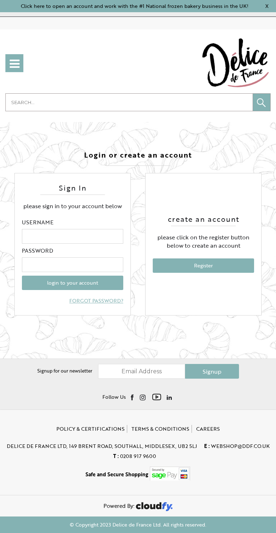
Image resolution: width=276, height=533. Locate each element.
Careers (208, 429)
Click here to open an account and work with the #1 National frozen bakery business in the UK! (134, 6)
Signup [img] (212, 371)
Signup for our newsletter (64, 370)
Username (38, 222)
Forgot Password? (96, 300)
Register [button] (203, 265)
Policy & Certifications (90, 429)
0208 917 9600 (134, 456)
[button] (262, 102)
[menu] (14, 63)
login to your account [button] (72, 282)
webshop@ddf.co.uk (237, 446)
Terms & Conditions (160, 429)
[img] (133, 397)
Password (37, 250)
